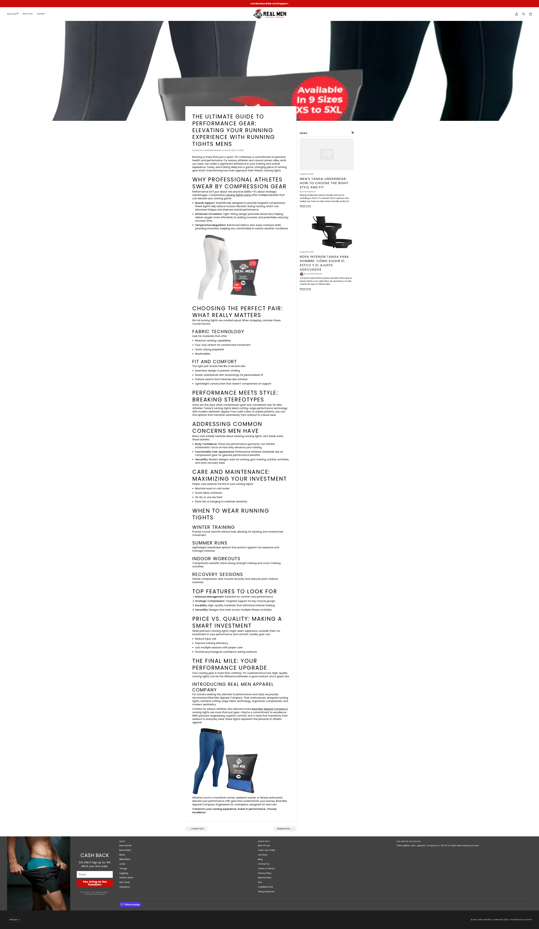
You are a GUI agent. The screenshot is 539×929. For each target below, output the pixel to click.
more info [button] (264, 841)
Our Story (262, 854)
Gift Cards (124, 882)
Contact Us (264, 863)
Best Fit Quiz (264, 845)
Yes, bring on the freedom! (95, 883)
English (13, 919)
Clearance (124, 886)
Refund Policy (264, 877)
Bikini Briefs (124, 859)
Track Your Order (266, 850)
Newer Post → (285, 828)
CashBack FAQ (265, 886)
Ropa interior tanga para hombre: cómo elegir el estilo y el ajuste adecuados (324, 263)
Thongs (123, 868)
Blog (260, 859)
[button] (13, 14)
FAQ (260, 882)
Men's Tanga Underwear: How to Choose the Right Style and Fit (324, 183)
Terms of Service (266, 868)
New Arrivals (125, 845)
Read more (305, 205)
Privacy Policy (264, 873)
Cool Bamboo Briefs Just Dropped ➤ (269, 4)
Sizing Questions (266, 891)
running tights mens (238, 195)
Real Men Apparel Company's (269, 709)
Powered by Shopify (521, 919)
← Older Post (196, 828)
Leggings (123, 873)
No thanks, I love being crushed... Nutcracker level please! (94, 893)
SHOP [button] (122, 841)
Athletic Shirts (126, 877)
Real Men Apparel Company (488, 919)
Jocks (122, 863)
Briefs (122, 854)
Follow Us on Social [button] (409, 841)
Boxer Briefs (125, 850)
